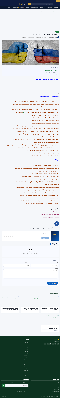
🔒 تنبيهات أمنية (16, 7)
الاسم (56, 263)
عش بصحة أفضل (25, 363)
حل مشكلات (26, 355)
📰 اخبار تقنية (42, 7)
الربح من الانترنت (25, 357)
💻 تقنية (27, 7)
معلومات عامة (25, 376)
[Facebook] (58, 344)
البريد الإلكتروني (27, 263)
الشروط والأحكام (55, 391)
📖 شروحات (22, 7)
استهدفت (25, 112)
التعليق (56, 268)
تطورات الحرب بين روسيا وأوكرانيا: (51, 72)
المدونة (9, 7)
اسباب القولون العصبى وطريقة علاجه (51, 217)
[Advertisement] (30, 20)
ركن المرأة (26, 370)
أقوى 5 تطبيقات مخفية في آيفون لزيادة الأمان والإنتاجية (51, 327)
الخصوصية (5, 396)
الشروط (2, 396)
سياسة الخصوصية (55, 389)
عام (27, 372)
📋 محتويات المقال (30, 68)
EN (18, 4)
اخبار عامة (50, 11)
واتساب (43, 220)
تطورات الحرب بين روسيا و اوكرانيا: (50, 70)
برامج (27, 353)
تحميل (27, 374)
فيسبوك (51, 220)
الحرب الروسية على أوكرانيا (53, 212)
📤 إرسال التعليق (52, 283)
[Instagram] (55, 344)
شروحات (26, 348)
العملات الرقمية (25, 359)
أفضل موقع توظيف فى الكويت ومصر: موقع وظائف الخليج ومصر (10, 308)
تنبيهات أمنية (26, 349)
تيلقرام (39, 220)
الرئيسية (55, 7)
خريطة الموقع (55, 388)
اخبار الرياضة (26, 366)
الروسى (34, 107)
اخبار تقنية (26, 342)
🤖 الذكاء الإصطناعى (34, 7)
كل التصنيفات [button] (49, 7)
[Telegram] (48, 344)
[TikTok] (50, 344)
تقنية (27, 346)
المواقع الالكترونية (25, 364)
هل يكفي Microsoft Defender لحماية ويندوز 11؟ (50, 308)
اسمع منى (26, 361)
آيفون (27, 368)
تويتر (47, 220)
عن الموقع (56, 382)
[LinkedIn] (45, 344)
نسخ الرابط (34, 220)
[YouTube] (53, 344)
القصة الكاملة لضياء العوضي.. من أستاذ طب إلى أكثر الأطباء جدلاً (31, 308)
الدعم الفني (56, 386)
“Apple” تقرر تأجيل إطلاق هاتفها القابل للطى (49, 214)
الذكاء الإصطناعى (25, 344)
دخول (25, 4)
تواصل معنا (56, 384)
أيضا (56, 74)
